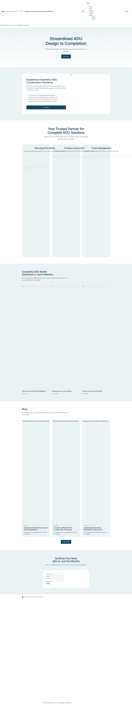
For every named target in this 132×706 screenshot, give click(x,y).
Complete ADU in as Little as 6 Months (38, 11)
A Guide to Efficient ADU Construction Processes (63, 529)
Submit (48, 583)
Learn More (66, 56)
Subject (48, 578)
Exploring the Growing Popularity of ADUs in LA (93, 529)
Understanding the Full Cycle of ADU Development (36, 529)
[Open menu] (83, 11)
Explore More (66, 542)
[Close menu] (88, 3)
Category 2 (86, 525)
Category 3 (56, 525)
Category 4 (26, 525)
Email (48, 576)
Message (48, 581)
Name (48, 574)
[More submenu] (93, 15)
